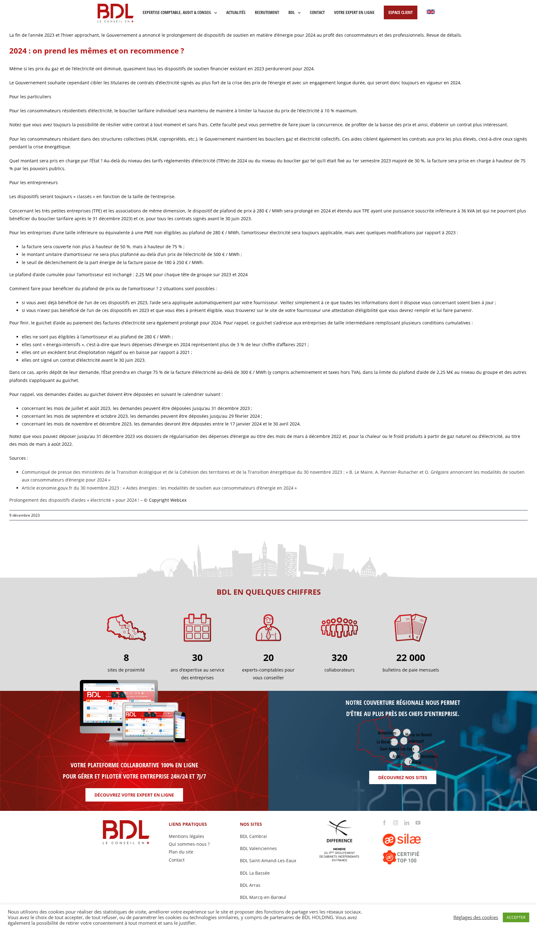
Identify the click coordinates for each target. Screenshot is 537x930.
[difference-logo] (339, 822)
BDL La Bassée (255, 873)
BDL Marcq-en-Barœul (263, 897)
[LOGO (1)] (410, 827)
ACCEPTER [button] (516, 917)
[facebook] (384, 822)
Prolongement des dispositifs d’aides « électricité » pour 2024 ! (74, 500)
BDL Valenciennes (258, 848)
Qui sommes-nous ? (189, 844)
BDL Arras (250, 885)
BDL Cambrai (253, 836)
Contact (177, 860)
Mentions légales (186, 836)
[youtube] (417, 822)
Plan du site (181, 852)
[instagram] (395, 822)
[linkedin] (406, 822)
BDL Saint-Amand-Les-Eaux (268, 860)
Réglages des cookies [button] (475, 917)
